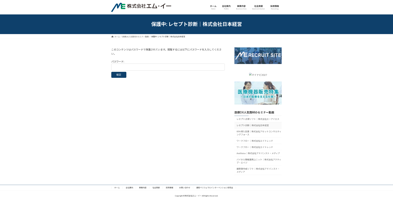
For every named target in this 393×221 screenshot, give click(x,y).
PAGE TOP (381, 211)
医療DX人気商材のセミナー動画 (254, 112)
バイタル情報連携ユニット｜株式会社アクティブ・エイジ (259, 161)
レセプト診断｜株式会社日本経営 (253, 125)
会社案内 (129, 187)
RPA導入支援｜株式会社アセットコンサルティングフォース (259, 133)
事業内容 (142, 187)
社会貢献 (156, 187)
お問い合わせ (184, 187)
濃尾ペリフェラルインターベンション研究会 (214, 187)
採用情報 (169, 187)
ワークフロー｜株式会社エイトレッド (255, 141)
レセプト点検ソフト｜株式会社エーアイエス (258, 119)
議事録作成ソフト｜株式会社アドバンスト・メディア (258, 170)
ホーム (117, 187)
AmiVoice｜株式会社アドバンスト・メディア (258, 153)
